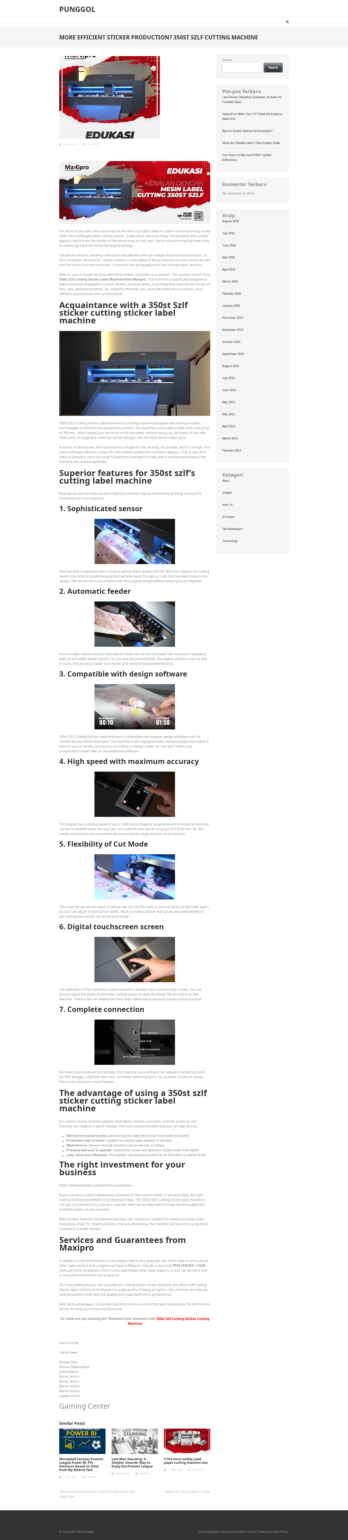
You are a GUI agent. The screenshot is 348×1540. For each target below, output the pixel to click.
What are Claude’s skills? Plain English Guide (251, 143)
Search (227, 60)
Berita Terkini (69, 1376)
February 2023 (231, 450)
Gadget (227, 492)
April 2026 (228, 269)
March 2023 (230, 438)
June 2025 (229, 390)
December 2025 (232, 318)
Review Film (68, 1362)
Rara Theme (248, 1532)
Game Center (69, 1343)
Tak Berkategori (232, 529)
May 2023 (228, 414)
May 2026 (228, 257)
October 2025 (231, 342)
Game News (68, 1352)
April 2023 (228, 426)
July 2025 (228, 378)
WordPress (280, 1532)
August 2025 (230, 366)
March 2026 (230, 281)
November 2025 (232, 330)
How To (227, 505)
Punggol (77, 9)
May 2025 (228, 402)
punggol (92, 144)
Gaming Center (85, 1406)
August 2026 (230, 221)
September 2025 (233, 354)
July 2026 (228, 233)
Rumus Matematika (74, 1367)
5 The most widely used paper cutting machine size (186, 1460)
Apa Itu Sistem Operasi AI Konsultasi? (247, 131)
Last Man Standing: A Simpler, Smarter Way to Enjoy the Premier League (132, 1462)
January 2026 (231, 305)
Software (228, 517)
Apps (225, 480)
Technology (230, 541)
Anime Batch (68, 1371)
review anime (69, 1396)
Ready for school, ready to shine (187, 1492)
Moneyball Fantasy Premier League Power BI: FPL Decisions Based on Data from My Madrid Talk (81, 1464)
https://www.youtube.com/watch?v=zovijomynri (95, 1185)
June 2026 (229, 245)
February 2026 (231, 293)
